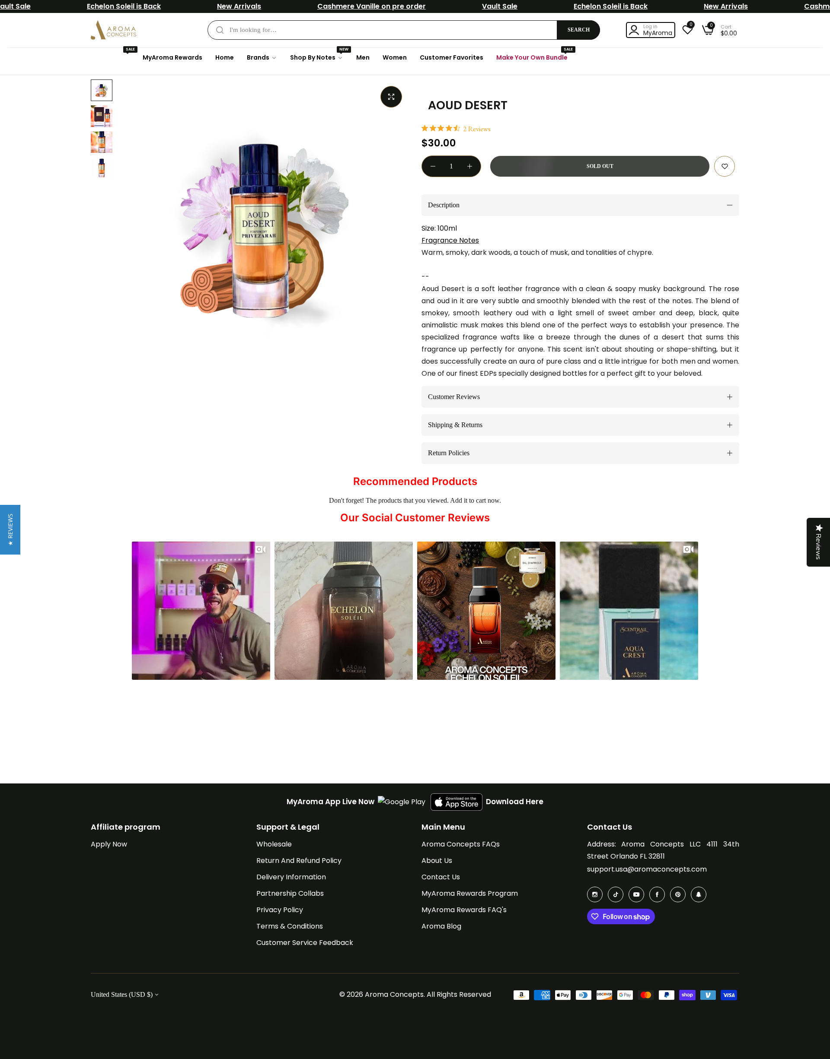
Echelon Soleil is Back (124, 6)
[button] (724, 166)
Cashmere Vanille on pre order (371, 6)
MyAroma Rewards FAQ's (464, 910)
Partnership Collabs (290, 893)
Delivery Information (291, 877)
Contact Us (440, 877)
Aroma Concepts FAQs (460, 844)
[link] (262, 57)
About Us (436, 861)
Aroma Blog (441, 926)
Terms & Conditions (289, 926)
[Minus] (433, 166)
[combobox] (404, 30)
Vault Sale (499, 6)
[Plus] (469, 166)
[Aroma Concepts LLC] (113, 30)
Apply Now (109, 844)
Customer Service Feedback (304, 943)
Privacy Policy (279, 910)
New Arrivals (239, 6)
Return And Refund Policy (299, 861)
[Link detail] (595, 894)
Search (579, 30)
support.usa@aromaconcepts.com (647, 869)
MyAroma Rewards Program (469, 893)
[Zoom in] (391, 97)
